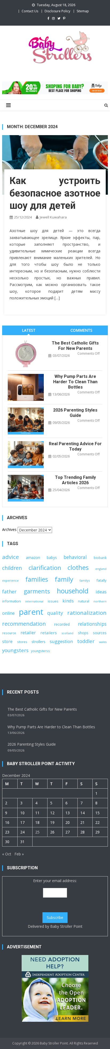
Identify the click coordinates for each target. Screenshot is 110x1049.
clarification (45, 567)
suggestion (61, 641)
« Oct (6, 853)
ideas (101, 592)
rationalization (87, 612)
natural (83, 601)
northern (100, 601)
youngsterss (40, 651)
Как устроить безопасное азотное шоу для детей (55, 193)
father (9, 591)
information (11, 601)
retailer (28, 632)
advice (10, 557)
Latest (29, 330)
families (36, 579)
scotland (67, 633)
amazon (33, 557)
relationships (92, 624)
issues (53, 601)
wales (103, 642)
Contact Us (30, 11)
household (72, 590)
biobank (100, 557)
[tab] (28, 330)
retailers (48, 632)
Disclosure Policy (57, 11)
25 (37, 832)
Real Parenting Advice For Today (75, 446)
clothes (78, 567)
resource (9, 633)
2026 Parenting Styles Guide (75, 413)
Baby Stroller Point (66, 926)
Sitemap (83, 11)
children (12, 568)
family (64, 579)
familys (85, 580)
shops (83, 632)
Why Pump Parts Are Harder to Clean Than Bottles (75, 382)
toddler (86, 641)
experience (10, 580)
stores (22, 642)
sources (100, 632)
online (8, 613)
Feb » (19, 853)
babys (52, 557)
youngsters (15, 650)
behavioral (75, 557)
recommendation (24, 623)
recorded (62, 624)
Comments (81, 330)
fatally (101, 580)
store (7, 641)
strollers (38, 641)
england (101, 569)
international (34, 601)
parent (31, 611)
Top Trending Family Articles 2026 (75, 480)
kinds (68, 601)
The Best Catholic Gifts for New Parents (75, 345)
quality (55, 613)
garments (37, 591)
